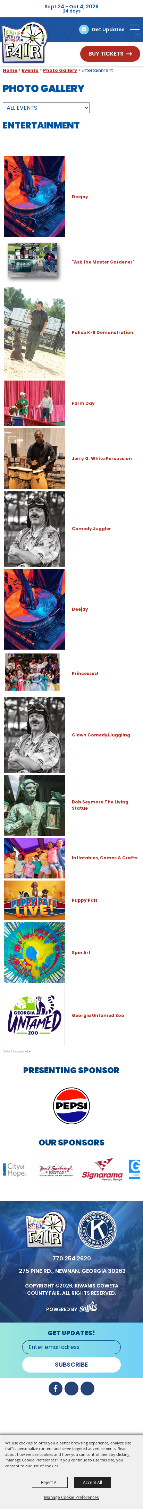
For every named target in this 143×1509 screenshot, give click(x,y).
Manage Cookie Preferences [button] (71, 1497)
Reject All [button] (50, 1482)
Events (30, 70)
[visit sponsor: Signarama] (72, 1170)
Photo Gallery (60, 70)
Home (10, 70)
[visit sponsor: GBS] (119, 1171)
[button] (134, 29)
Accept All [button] (92, 1482)
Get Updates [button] (108, 29)
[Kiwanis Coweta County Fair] (24, 42)
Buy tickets (106, 54)
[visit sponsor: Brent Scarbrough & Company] (25, 1170)
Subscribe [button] (71, 1364)
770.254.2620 (71, 1258)
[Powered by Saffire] (88, 1305)
